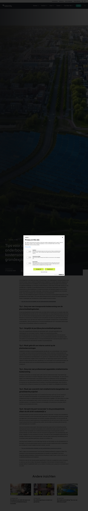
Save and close (44, 271)
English (26, 237)
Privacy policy (28, 246)
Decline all (50, 269)
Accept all (38, 269)
